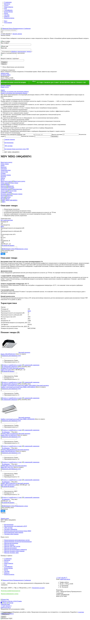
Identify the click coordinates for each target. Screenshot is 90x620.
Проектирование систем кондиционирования (18, 541)
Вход (5, 21)
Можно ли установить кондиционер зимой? (16, 119)
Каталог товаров (6, 85)
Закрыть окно (5, 73)
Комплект (4, 186)
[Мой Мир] (4, 254)
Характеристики (6, 189)
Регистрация (8, 22)
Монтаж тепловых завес (11, 552)
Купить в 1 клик (17, 365)
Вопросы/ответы (9, 18)
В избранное (13, 366)
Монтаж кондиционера (11, 543)
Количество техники (27, 136)
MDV (2, 226)
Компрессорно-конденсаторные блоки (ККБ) (17, 531)
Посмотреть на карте (38, 587)
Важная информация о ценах (9, 593)
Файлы (3, 197)
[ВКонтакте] (2, 254)
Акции (3, 90)
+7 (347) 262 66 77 (6, 606)
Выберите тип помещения (8, 134)
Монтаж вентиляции (10, 548)
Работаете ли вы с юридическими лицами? (16, 113)
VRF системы (8, 527)
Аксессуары (4, 190)
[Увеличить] (9, 200)
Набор (2, 184)
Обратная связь (5, 604)
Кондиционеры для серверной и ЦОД (15, 526)
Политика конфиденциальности (10, 590)
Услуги (6, 5)
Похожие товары (6, 194)
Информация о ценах (21, 249)
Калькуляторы (8, 11)
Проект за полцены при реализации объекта (14, 93)
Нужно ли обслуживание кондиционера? (15, 109)
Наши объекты (8, 7)
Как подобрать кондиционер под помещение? (16, 99)
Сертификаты (8, 10)
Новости (6, 16)
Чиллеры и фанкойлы (10, 529)
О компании (8, 2)
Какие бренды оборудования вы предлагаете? (16, 129)
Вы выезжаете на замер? (10, 126)
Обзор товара (5, 183)
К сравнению (35, 365)
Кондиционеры (8, 524)
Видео (6, 13)
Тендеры (6, 15)
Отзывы (3, 192)
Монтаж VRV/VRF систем (12, 546)
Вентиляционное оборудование (13, 532)
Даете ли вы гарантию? (10, 116)
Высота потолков (57, 134)
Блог (5, 8)
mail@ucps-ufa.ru (65, 579)
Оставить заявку (6, 74)
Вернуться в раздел (6, 181)
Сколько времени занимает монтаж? (14, 106)
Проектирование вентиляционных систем (17, 540)
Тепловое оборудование (11, 534)
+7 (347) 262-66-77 (61, 577)
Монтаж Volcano (9, 544)
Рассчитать (55, 136)
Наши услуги (5, 87)
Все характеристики (7, 220)
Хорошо (3, 616)
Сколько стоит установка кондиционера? (15, 103)
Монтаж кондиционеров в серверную (15, 549)
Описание (4, 187)
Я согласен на (17, 51)
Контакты (7, 3)
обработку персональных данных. (21, 51)
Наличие (3, 195)
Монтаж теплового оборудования (14, 551)
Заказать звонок (17, 33)
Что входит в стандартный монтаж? (13, 123)
